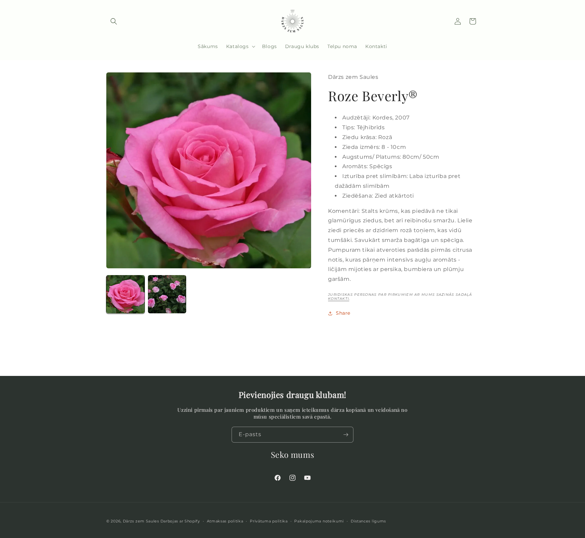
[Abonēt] (345, 435)
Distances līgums (368, 520)
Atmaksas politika (225, 520)
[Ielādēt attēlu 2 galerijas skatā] (167, 294)
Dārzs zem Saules (141, 521)
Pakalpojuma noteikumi (319, 520)
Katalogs (237, 46)
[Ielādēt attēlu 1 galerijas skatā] (125, 294)
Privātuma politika (269, 520)
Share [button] (343, 313)
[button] (113, 21)
